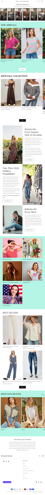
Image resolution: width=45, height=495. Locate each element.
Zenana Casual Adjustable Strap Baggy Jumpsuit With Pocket (12, 382)
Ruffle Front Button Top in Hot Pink (7, 60)
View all (22, 69)
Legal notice (40, 492)
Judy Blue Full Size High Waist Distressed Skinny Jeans (32, 381)
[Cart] (43, 456)
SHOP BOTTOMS (29, 230)
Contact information (35, 492)
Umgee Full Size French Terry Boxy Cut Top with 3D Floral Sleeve (32, 347)
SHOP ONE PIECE (7, 200)
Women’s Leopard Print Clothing (10, 282)
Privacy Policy (25, 473)
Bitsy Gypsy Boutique (12, 491)
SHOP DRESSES (29, 159)
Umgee (2, 429)
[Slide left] (20, 66)
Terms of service (34, 491)
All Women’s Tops (7, 259)
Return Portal (25, 478)
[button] (2, 1)
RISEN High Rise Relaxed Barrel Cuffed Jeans (11, 346)
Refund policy (24, 491)
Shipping (24, 465)
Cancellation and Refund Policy (28, 470)
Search (24, 463)
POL (23, 429)
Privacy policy (29, 491)
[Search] (40, 456)
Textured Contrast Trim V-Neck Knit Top (29, 107)
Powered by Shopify (18, 491)
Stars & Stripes (6, 305)
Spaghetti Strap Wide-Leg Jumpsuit (7, 107)
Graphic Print (26, 282)
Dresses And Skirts (27, 259)
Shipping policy (40, 491)
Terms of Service (25, 468)
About (24, 475)
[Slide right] (25, 66)
